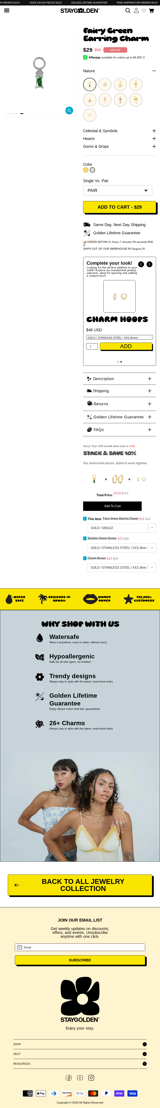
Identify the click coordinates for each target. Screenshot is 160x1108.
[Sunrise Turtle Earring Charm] (120, 84)
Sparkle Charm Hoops (117, 323)
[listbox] (117, 190)
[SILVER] (92, 170)
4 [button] (13, 113)
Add (126, 354)
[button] (141, 264)
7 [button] (19, 113)
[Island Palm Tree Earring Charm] (135, 100)
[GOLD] (85, 170)
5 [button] (15, 113)
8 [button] (21, 113)
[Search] (127, 10)
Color (87, 164)
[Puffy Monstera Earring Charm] (105, 100)
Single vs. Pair (95, 181)
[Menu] (6, 10)
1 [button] (7, 113)
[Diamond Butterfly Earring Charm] (105, 84)
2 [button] (9, 113)
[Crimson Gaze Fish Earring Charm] (89, 115)
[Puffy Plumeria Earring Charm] (89, 100)
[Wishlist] (143, 10)
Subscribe (80, 960)
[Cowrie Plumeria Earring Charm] (120, 100)
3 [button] (11, 113)
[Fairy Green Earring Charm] (89, 84)
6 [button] (17, 113)
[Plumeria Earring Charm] (135, 84)
